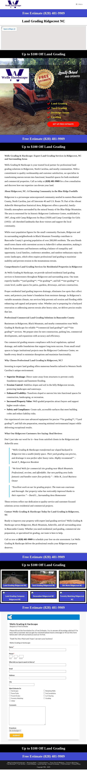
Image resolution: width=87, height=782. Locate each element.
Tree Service (21, 764)
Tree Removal (11, 764)
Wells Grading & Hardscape (16, 763)
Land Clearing (42, 764)
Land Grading (31, 764)
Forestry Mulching (72, 763)
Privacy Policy (76, 764)
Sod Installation (43, 763)
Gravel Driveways (53, 764)
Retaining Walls (31, 763)
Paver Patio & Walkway (57, 763)
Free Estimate (65, 764)
